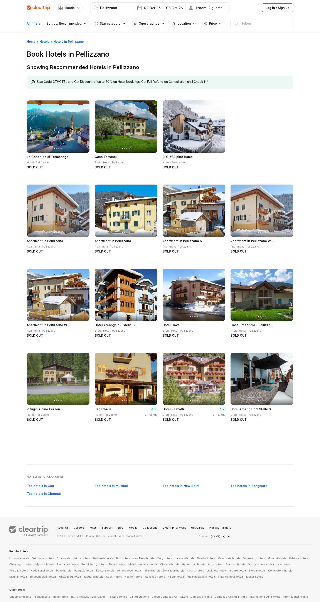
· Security (100, 536)
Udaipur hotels (298, 558)
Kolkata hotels (105, 570)
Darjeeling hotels (254, 558)
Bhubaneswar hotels (43, 576)
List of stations (139, 596)
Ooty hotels (164, 558)
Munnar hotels (18, 576)
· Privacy (89, 536)
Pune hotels (63, 570)
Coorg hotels (195, 570)
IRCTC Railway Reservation (88, 596)
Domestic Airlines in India (231, 596)
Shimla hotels (117, 564)
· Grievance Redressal (132, 536)
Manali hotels (254, 576)
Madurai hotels (93, 576)
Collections (150, 527)
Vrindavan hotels (43, 558)
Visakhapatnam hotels (201, 576)
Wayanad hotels (155, 576)
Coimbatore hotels (280, 570)
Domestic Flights (201, 596)
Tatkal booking (117, 596)
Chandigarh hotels (21, 564)
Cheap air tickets (20, 596)
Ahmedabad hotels (129, 570)
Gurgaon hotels (258, 564)
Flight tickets (42, 596)
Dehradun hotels (173, 570)
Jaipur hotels (81, 558)
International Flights (295, 596)
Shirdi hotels (152, 570)
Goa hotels (64, 558)
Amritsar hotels (235, 564)
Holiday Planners (220, 527)
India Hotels (60, 596)
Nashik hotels (133, 576)
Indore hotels (238, 570)
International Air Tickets (265, 596)
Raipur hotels (176, 576)
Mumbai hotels (277, 558)
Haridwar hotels (280, 564)
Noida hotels (257, 570)
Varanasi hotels (184, 558)
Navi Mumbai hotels (231, 576)
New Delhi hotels (143, 558)
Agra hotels (215, 564)
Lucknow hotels (217, 570)
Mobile (133, 527)
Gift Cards (197, 527)
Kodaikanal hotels (42, 570)
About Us (63, 527)
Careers (79, 527)
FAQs (93, 527)
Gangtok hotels (84, 570)
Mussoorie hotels (229, 558)
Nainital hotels (206, 558)
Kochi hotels (114, 576)
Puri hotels (123, 558)
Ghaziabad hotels (70, 576)
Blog (120, 527)
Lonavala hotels (19, 558)
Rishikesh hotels (103, 558)
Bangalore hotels (68, 564)
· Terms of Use (113, 536)
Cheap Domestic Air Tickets (170, 596)
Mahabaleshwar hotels (143, 564)
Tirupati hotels (18, 570)
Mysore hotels (44, 564)
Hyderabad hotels (193, 564)
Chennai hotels (169, 564)
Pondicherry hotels (93, 564)
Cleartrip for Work (174, 527)
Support (107, 527)
